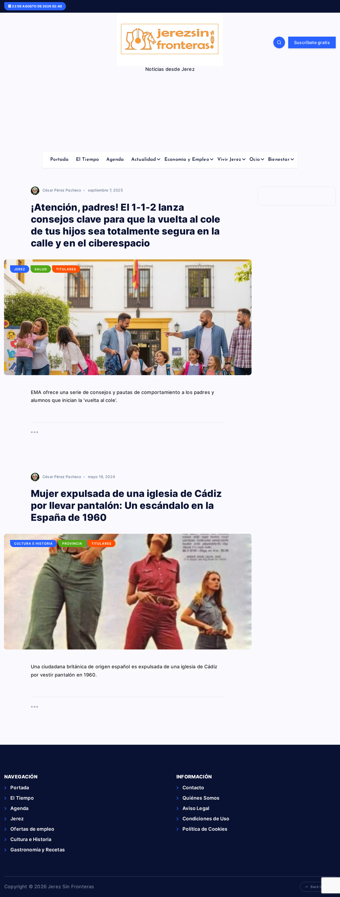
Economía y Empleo (186, 159)
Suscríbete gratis (312, 42)
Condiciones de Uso (205, 818)
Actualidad (143, 159)
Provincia (72, 543)
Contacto (193, 787)
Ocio (254, 159)
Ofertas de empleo (32, 829)
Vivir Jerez (229, 159)
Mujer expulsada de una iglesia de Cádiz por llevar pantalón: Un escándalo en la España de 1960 (126, 505)
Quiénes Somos (200, 798)
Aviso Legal (195, 808)
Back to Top (320, 887)
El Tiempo (87, 159)
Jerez (19, 269)
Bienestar (279, 159)
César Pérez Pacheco (61, 190)
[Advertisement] (170, 112)
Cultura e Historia (33, 543)
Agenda (115, 159)
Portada (59, 159)
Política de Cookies (204, 829)
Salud (41, 269)
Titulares (66, 269)
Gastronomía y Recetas (37, 849)
